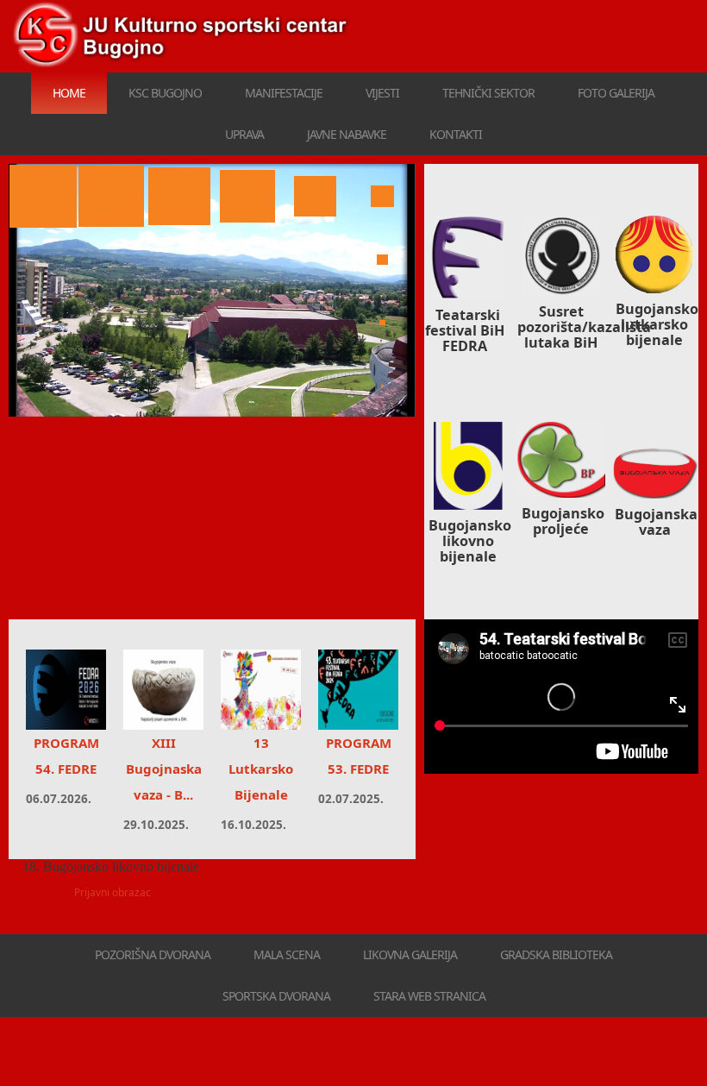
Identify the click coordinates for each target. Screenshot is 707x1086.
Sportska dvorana (276, 996)
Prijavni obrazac (112, 892)
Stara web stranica (429, 996)
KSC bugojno (165, 93)
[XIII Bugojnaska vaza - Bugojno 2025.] (163, 690)
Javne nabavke (346, 134)
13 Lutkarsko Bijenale (260, 768)
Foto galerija (616, 93)
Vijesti (382, 93)
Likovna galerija (410, 954)
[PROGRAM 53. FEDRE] (358, 690)
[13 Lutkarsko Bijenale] (261, 690)
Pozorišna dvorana (152, 954)
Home (69, 93)
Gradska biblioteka (556, 954)
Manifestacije (283, 93)
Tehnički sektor (488, 93)
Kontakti (455, 134)
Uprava (244, 134)
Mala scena (286, 954)
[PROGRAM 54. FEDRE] (66, 690)
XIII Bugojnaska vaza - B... (164, 768)
